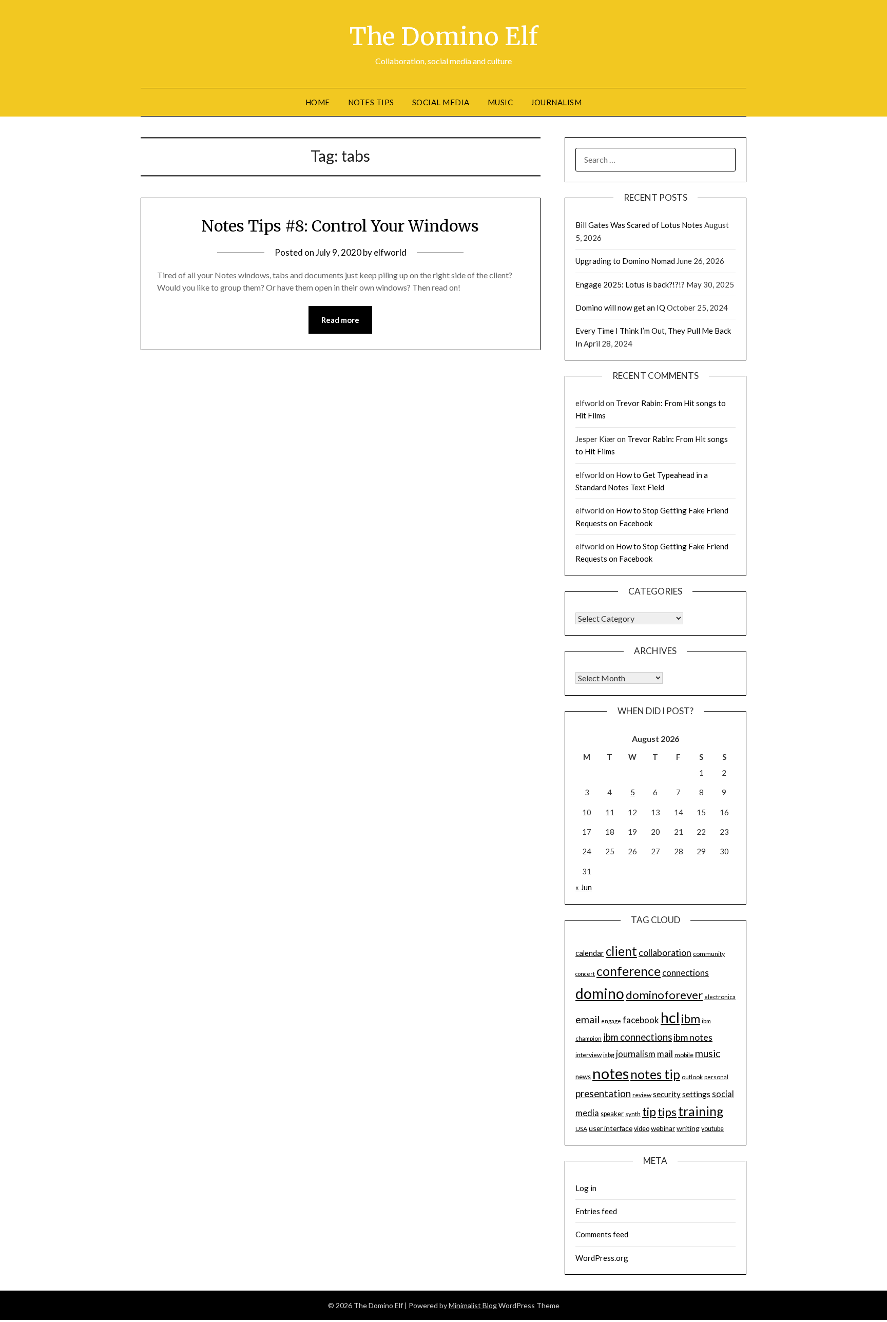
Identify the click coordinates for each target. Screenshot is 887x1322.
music (707, 1053)
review (641, 1095)
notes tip (655, 1074)
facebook (641, 1019)
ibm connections (637, 1037)
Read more (340, 319)
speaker (612, 1114)
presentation (603, 1093)
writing (688, 1128)
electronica (720, 996)
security (667, 1094)
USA (581, 1129)
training (700, 1111)
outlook (692, 1077)
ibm (690, 1018)
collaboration (665, 952)
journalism (635, 1054)
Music (500, 102)
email (587, 1019)
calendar (589, 952)
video (641, 1129)
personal (716, 1077)
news (583, 1076)
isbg (608, 1055)
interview (588, 1055)
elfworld (390, 252)
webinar (663, 1128)
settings (696, 1094)
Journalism (556, 102)
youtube (712, 1129)
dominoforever (664, 995)
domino (599, 993)
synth (633, 1114)
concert (585, 973)
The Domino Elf (444, 36)
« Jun (583, 887)
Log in (585, 1188)
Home (317, 102)
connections (685, 972)
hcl (670, 1017)
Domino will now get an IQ (620, 307)
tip (649, 1111)
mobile (683, 1055)
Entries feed (596, 1211)
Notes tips (371, 102)
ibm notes (692, 1037)
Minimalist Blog (473, 1305)
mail (665, 1054)
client (621, 951)
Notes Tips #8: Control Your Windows (340, 226)
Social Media (441, 102)
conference (628, 971)
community (709, 953)
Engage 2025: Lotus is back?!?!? (630, 284)
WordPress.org (601, 1257)
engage (611, 1021)
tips (667, 1112)
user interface (610, 1128)
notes (610, 1073)
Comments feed (601, 1234)
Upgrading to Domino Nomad (625, 260)
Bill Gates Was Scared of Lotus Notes (639, 224)
